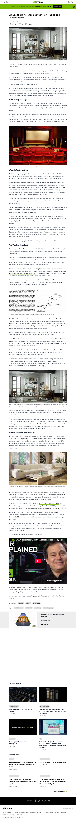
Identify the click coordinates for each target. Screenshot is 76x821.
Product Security (8, 815)
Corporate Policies (59, 812)
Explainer (20, 603)
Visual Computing (48, 607)
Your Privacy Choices (21, 812)
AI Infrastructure (44, 758)
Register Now (44, 624)
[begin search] (7, 2)
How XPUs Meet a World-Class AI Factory (53, 762)
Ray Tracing (38, 607)
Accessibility (47, 812)
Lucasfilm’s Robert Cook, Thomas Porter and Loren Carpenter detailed (37, 339)
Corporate (12, 738)
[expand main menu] (4, 2)
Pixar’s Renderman (44, 441)
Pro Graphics (36, 603)
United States (68, 808)
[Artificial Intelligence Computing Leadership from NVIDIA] (38, 2)
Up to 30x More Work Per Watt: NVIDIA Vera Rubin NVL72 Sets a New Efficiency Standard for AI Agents (52, 781)
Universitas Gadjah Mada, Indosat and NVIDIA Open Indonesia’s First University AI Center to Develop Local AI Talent (52, 744)
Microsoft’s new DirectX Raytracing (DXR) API (50, 508)
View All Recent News (59, 791)
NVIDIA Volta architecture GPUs (49, 503)
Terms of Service (35, 812)
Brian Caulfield (21, 21)
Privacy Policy (7, 812)
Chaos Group (31, 441)
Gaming (12, 758)
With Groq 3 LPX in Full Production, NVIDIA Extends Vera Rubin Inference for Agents (22, 781)
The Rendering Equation (52, 350)
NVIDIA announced (31, 495)
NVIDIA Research (57, 282)
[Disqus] (38, 654)
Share (30, 24)
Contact (19, 815)
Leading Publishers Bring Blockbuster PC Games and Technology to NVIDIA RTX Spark (22, 764)
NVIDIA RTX (41, 495)
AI (40, 738)
